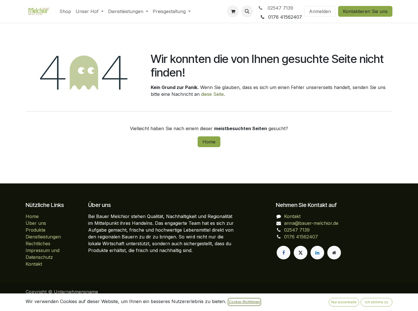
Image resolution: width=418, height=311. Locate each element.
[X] (300, 252)
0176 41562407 (301, 237)
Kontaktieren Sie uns (365, 11)
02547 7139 (279, 8)
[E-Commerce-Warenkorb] (233, 11)
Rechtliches (38, 243)
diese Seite (212, 94)
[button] (247, 11)
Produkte (35, 230)
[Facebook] (283, 252)
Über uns (36, 223)
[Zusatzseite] (334, 252)
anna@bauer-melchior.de (311, 223)
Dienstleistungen (43, 237)
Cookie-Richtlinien (244, 302)
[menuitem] (65, 11)
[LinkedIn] (317, 252)
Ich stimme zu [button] (376, 302)
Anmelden (320, 11)
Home (209, 142)
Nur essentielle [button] (344, 302)
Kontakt (34, 264)
